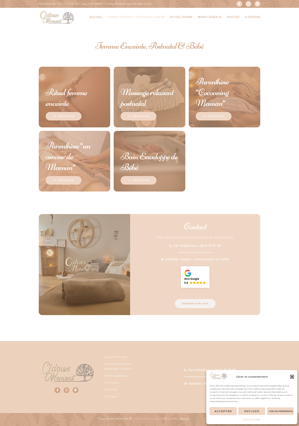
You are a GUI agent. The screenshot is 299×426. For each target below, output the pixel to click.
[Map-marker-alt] (257, 4)
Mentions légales (147, 419)
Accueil (96, 17)
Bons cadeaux (209, 17)
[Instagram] (248, 4)
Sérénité (111, 390)
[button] (292, 377)
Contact (111, 396)
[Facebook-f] (239, 4)
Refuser (251, 411)
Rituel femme (181, 17)
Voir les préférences (281, 411)
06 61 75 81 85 (68, 4)
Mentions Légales (251, 419)
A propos (252, 17)
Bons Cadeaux (116, 376)
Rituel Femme (116, 357)
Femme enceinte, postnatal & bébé (136, 17)
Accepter (223, 411)
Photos (233, 17)
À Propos (112, 383)
